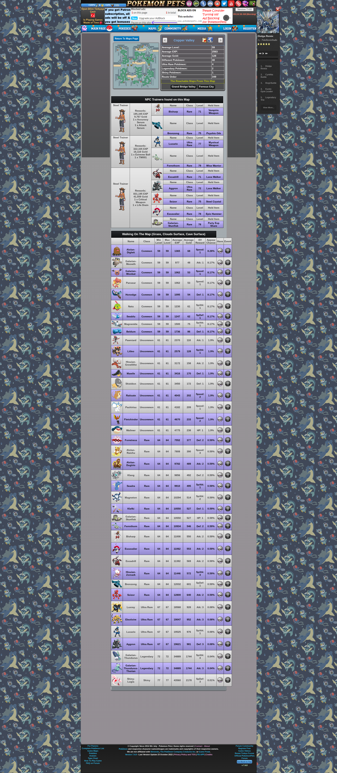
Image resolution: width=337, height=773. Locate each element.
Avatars (92, 756)
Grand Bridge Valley (184, 86)
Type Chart (93, 758)
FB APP (200, 754)
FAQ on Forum (93, 763)
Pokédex (93, 753)
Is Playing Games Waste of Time (93, 21)
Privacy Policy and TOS (185, 754)
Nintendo (155, 752)
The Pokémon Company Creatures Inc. (178, 752)
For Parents (93, 746)
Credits (209, 754)
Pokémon (123, 749)
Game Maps (92, 751)
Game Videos (244, 751)
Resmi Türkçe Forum (244, 753)
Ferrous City (206, 86)
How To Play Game (93, 761)
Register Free (244, 748)
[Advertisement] (169, 16)
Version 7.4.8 (244, 9)
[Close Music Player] (277, 9)
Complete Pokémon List (93, 748)
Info (117, 5)
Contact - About (202, 746)
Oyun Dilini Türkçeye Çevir (92, 10)
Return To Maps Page (126, 38)
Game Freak (204, 752)
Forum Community (244, 746)
